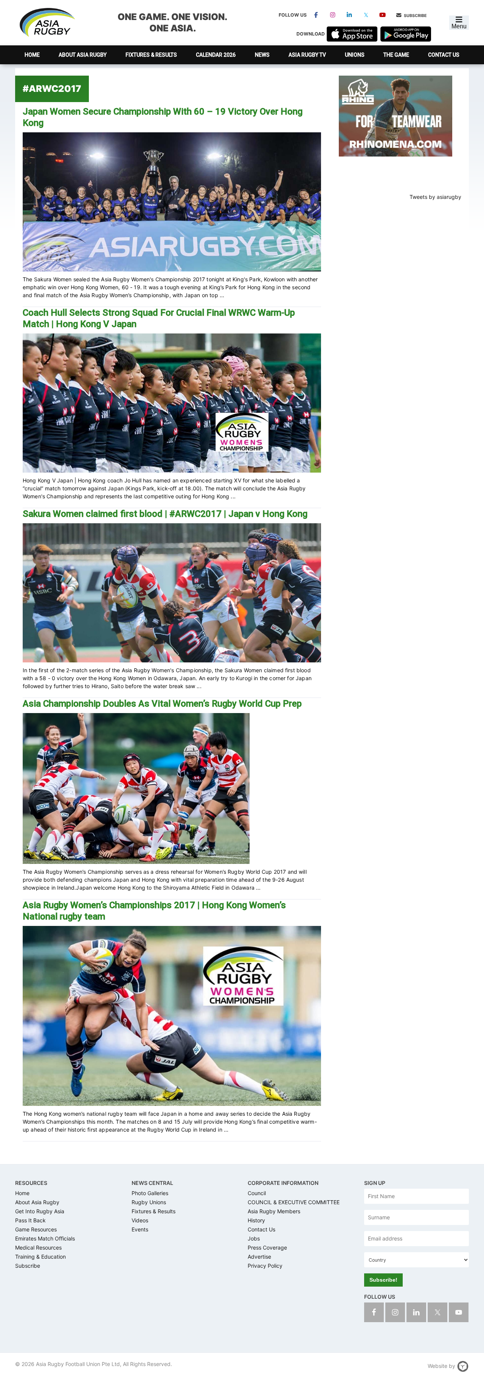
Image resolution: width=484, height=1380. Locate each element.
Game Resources (36, 1229)
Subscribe (415, 15)
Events (140, 1229)
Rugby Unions (149, 1202)
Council (257, 1193)
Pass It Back (30, 1220)
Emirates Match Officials (45, 1238)
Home (22, 1193)
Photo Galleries (150, 1193)
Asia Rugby (47, 23)
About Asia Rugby (37, 1202)
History (256, 1220)
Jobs (254, 1238)
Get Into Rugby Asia (39, 1211)
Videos (140, 1220)
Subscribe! (383, 1280)
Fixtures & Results (153, 1211)
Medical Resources (38, 1247)
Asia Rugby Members (274, 1211)
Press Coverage (267, 1247)
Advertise (259, 1256)
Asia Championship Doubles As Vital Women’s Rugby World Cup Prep (162, 703)
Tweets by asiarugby (435, 197)
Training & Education (40, 1256)
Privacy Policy (265, 1265)
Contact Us (261, 1229)
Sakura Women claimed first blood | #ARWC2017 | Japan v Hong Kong (165, 514)
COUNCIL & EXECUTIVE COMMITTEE (294, 1202)
